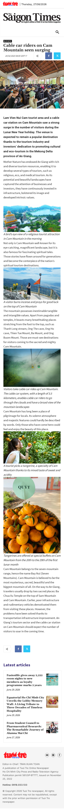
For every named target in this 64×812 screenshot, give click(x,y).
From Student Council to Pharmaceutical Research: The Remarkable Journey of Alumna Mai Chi (25, 728)
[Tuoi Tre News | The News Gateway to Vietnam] (10, 3)
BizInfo (7, 41)
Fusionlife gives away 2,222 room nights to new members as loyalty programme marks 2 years (24, 680)
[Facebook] (48, 55)
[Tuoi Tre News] (21, 755)
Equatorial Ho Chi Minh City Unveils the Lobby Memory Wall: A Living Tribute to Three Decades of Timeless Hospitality (25, 704)
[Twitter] (57, 55)
